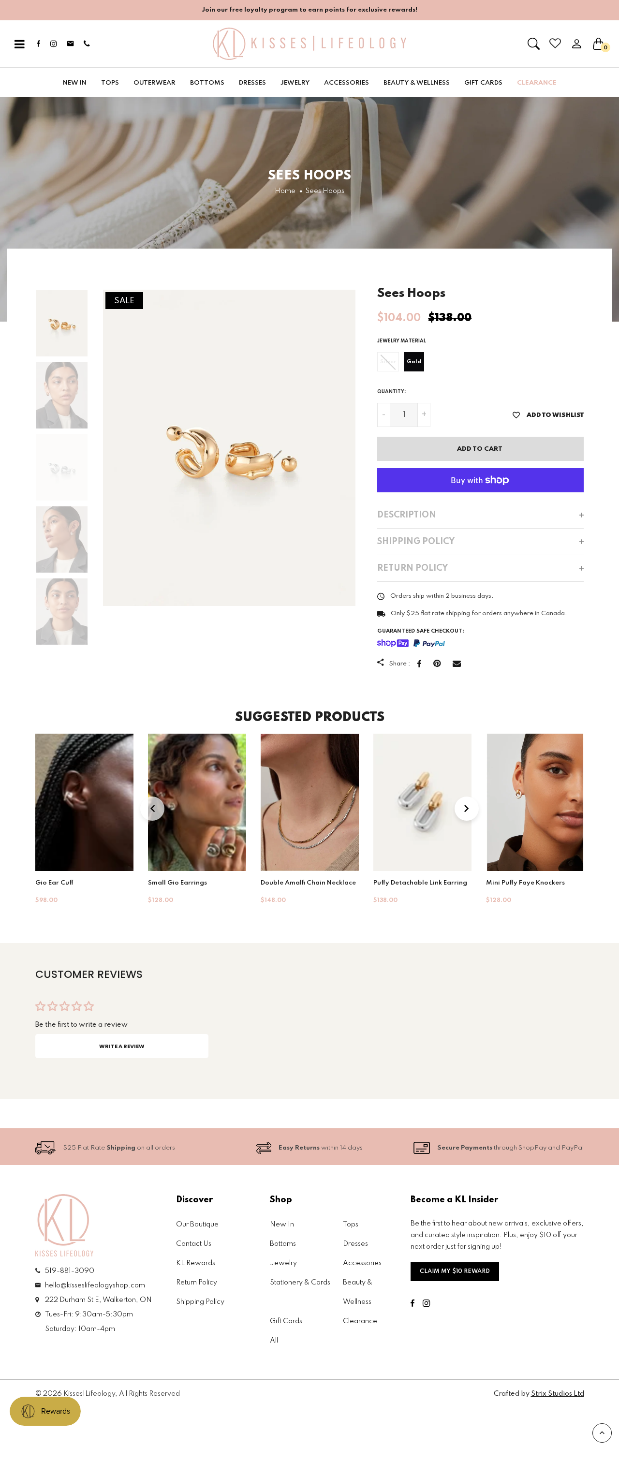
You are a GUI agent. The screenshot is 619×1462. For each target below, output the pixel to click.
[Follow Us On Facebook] (287, 861)
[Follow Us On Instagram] (300, 861)
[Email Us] (315, 861)
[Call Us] (330, 861)
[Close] (425, 578)
